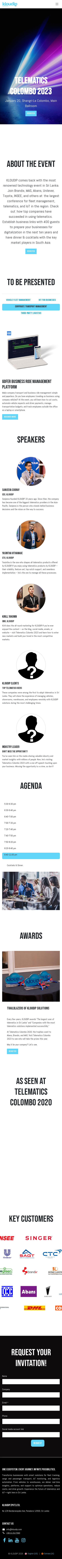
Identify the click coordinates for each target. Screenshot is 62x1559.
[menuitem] (31, 1554)
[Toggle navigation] (57, 4)
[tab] (18, 300)
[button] (37, 1443)
